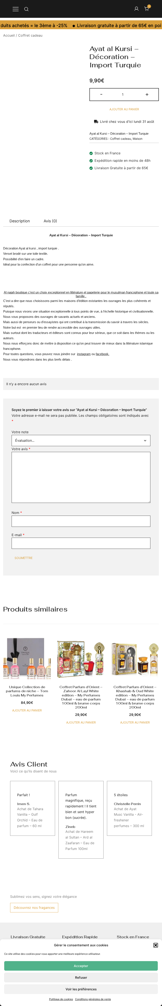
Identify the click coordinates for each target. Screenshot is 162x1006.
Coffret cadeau (30, 35)
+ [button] (147, 94)
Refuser (81, 978)
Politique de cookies (61, 999)
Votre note (20, 432)
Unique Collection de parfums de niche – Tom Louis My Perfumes (27, 691)
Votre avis (21, 449)
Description (19, 221)
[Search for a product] (26, 9)
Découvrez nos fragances (34, 907)
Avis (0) (50, 221)
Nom (17, 513)
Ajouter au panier (124, 109)
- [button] (101, 94)
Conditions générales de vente (93, 999)
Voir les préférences (81, 989)
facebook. (102, 354)
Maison (137, 138)
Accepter (81, 966)
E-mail (18, 535)
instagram (84, 354)
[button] (156, 945)
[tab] (19, 221)
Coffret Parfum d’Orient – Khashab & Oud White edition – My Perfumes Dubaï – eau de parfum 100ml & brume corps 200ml (135, 697)
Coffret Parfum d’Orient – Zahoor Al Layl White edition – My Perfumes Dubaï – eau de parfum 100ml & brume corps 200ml (81, 697)
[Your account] (136, 9)
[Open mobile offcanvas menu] (16, 9)
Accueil (9, 35)
